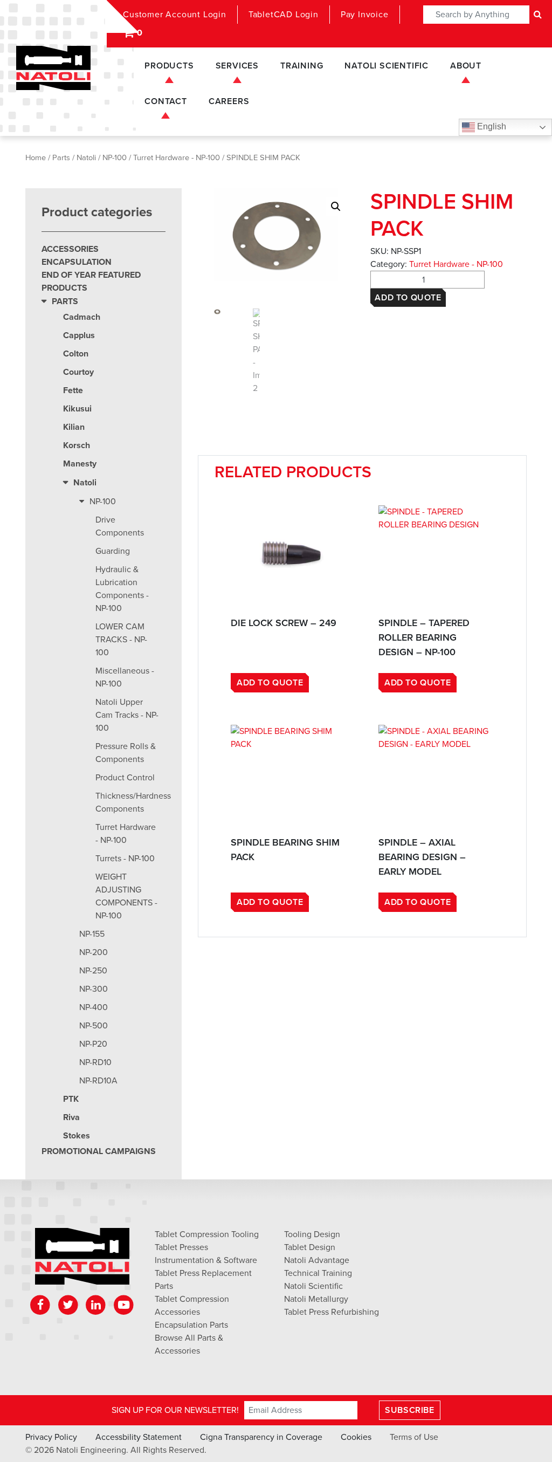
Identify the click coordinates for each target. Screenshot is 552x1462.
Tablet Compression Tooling (207, 1234)
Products (169, 65)
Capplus (79, 335)
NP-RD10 (95, 1062)
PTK (71, 1099)
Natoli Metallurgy (316, 1299)
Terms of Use (414, 1437)
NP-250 (93, 970)
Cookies (356, 1437)
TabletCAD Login (284, 14)
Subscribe (409, 1410)
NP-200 (93, 952)
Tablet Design (309, 1247)
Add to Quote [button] (270, 682)
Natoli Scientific (386, 65)
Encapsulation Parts (191, 1325)
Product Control (125, 777)
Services (237, 65)
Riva (71, 1117)
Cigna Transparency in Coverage (261, 1437)
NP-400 (93, 1007)
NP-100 (114, 157)
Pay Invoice (365, 14)
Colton (75, 353)
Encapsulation (77, 262)
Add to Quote (408, 297)
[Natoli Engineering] (82, 1259)
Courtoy (78, 372)
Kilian (74, 427)
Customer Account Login (174, 14)
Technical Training (318, 1273)
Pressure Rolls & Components (125, 753)
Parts (61, 157)
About (465, 65)
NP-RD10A (98, 1080)
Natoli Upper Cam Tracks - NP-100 (126, 715)
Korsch (76, 445)
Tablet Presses (181, 1247)
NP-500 (93, 1025)
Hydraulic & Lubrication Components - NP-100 (122, 589)
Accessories (70, 249)
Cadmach (81, 317)
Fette (73, 390)
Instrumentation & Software (206, 1260)
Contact (165, 101)
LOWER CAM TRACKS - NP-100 (121, 639)
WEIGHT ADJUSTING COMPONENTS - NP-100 (126, 896)
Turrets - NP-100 (125, 858)
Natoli (86, 157)
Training (301, 65)
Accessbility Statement (138, 1437)
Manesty (79, 463)
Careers (229, 101)
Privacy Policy (51, 1437)
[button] (336, 206)
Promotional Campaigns (99, 1151)
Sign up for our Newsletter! (175, 1410)
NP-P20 (93, 1044)
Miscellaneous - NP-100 (124, 677)
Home (35, 157)
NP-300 (93, 989)
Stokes (76, 1135)
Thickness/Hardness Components (130, 802)
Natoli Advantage (316, 1260)
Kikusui (77, 408)
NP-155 (92, 934)
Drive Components (119, 526)
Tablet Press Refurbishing (331, 1312)
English (490, 126)
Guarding (112, 551)
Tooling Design (312, 1234)
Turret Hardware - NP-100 (176, 157)
